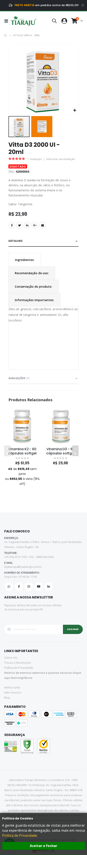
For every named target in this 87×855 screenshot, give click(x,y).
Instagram (28, 586)
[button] (74, 110)
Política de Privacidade (19, 835)
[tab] (43, 241)
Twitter (19, 225)
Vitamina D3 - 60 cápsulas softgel (60, 451)
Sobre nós (11, 657)
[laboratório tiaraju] (23, 21)
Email (42, 225)
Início (5, 35)
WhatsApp (9, 586)
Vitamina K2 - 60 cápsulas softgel (22, 451)
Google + (34, 225)
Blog (7, 697)
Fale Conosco (12, 692)
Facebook (11, 225)
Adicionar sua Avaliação (60, 159)
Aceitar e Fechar (43, 845)
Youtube (38, 586)
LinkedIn (27, 225)
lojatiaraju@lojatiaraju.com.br (23, 567)
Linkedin (48, 586)
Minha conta (12, 687)
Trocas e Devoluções (17, 662)
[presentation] (25, 259)
